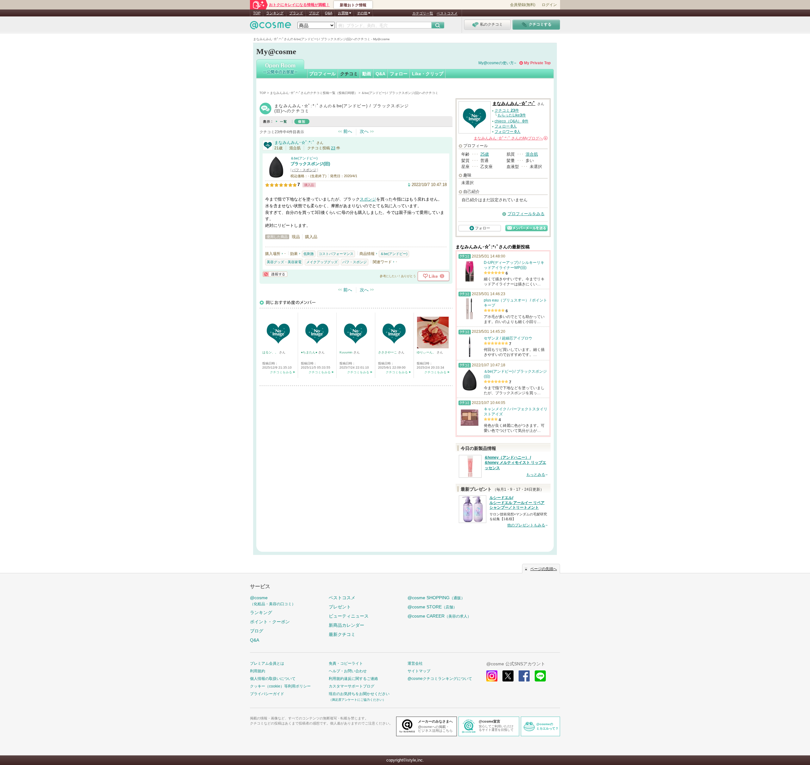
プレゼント (340, 606)
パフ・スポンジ (304, 170)
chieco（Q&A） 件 (511, 121)
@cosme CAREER (439, 616)
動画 (366, 73)
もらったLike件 (511, 115)
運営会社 (415, 663)
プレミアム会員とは (267, 663)
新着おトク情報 (353, 5)
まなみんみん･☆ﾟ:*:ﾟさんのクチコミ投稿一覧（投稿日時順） (314, 93)
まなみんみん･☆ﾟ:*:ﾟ (294, 142)
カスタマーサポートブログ (351, 686)
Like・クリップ (427, 73)
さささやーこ (388, 352)
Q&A (328, 13)
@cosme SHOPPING (436, 597)
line (540, 675)
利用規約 (257, 671)
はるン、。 (270, 352)
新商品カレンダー (346, 625)
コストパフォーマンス (336, 254)
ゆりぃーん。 (427, 352)
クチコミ (349, 73)
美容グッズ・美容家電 (284, 262)
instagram (491, 675)
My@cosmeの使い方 (496, 63)
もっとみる (535, 474)
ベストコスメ (447, 13)
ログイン (549, 5)
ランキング (275, 13)
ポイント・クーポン (270, 621)
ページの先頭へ (543, 569)
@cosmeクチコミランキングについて (440, 678)
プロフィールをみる (526, 213)
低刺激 (308, 254)
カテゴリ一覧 (422, 13)
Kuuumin (346, 352)
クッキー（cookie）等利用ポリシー (280, 686)
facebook (524, 675)
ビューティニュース (349, 616)
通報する (275, 274)
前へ (347, 131)
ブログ (314, 13)
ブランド (296, 13)
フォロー (399, 73)
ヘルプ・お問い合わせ (348, 671)
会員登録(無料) (522, 5)
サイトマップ (419, 671)
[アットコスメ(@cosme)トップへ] (270, 26)
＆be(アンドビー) (304, 158)
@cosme (273, 600)
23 (333, 148)
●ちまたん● (309, 352)
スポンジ (368, 199)
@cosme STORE (432, 606)
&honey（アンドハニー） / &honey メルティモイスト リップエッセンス (515, 462)
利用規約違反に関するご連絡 (353, 678)
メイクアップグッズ (322, 262)
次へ (364, 131)
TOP (256, 13)
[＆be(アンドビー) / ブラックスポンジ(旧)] (276, 175)
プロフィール (322, 73)
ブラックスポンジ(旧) (310, 163)
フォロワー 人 (507, 131)
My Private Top (537, 63)
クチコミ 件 (507, 110)
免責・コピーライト (346, 663)
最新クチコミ (342, 634)
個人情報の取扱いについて (273, 678)
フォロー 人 (506, 126)
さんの (510, 138)
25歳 (484, 154)
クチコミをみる (281, 372)
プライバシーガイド (267, 694)
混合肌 (532, 154)
